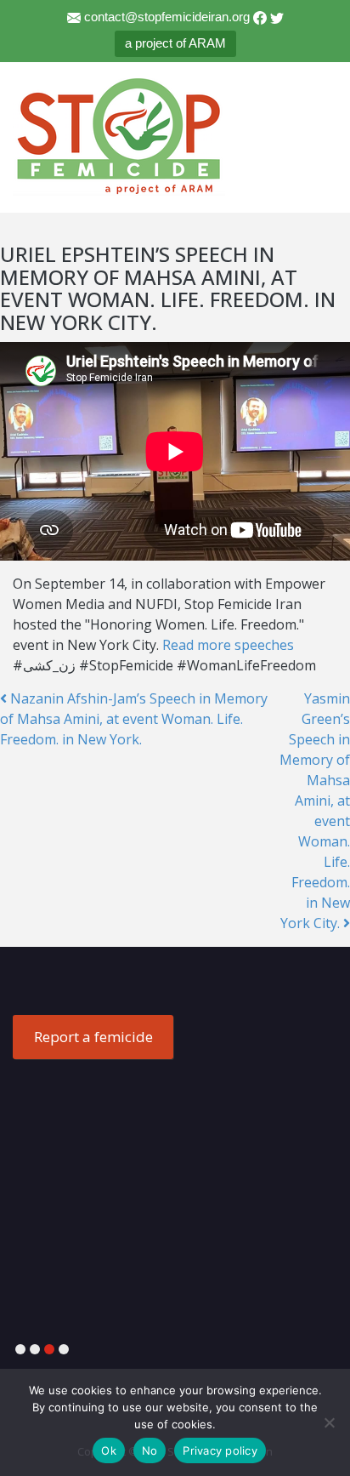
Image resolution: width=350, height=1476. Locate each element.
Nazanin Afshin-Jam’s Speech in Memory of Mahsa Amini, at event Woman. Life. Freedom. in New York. (134, 719)
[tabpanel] (175, 1015)
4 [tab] (63, 1349)
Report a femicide (93, 1036)
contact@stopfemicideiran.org (167, 16)
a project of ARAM (175, 43)
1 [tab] (20, 1349)
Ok (108, 1450)
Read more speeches (228, 644)
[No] (328, 1422)
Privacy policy (220, 1450)
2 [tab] (35, 1349)
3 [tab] (49, 1349)
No (150, 1450)
